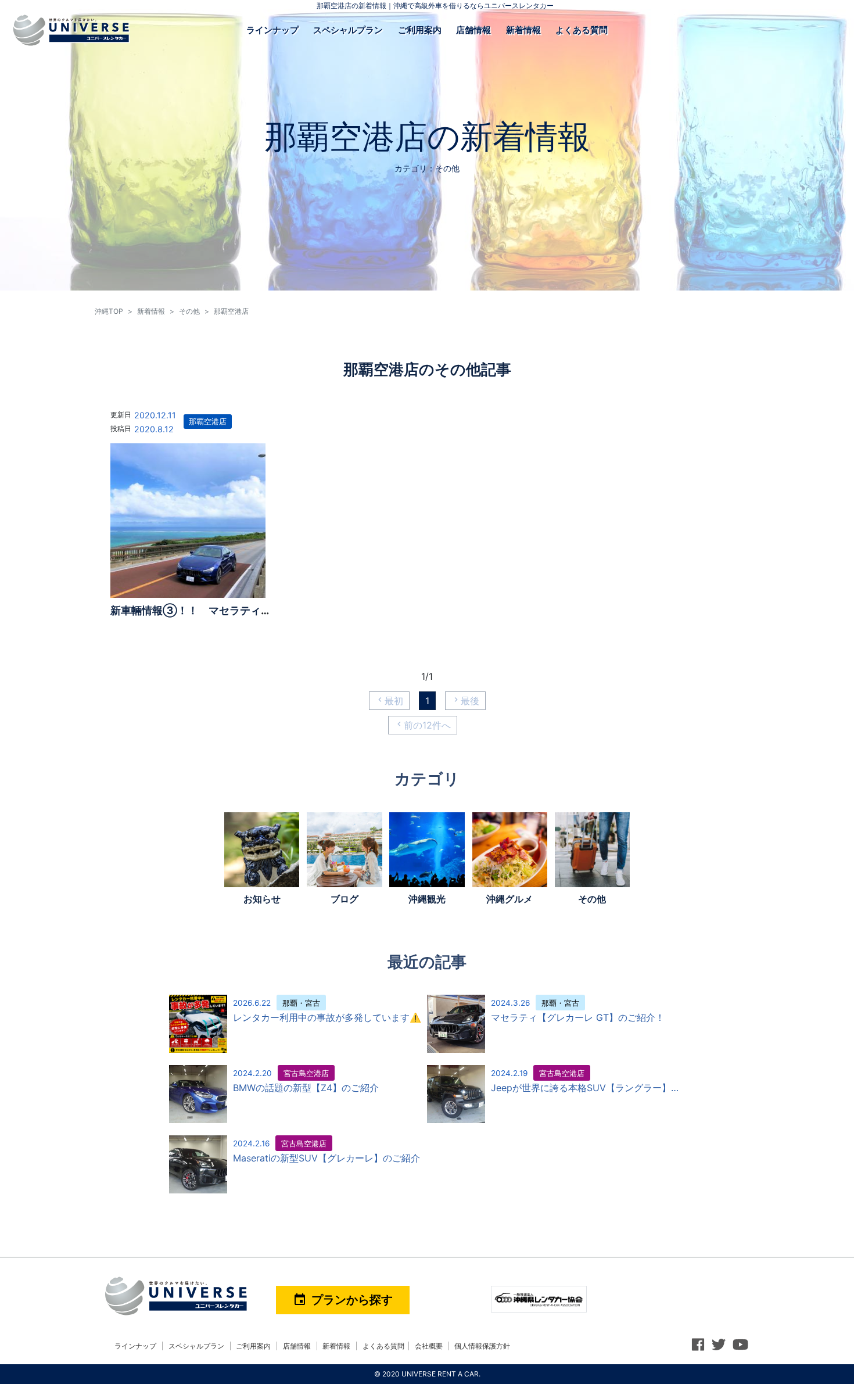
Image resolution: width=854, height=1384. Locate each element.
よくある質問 (581, 29)
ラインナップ (272, 29)
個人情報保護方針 (482, 1346)
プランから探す (343, 1300)
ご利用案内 (420, 29)
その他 (189, 311)
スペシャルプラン (348, 29)
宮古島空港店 (306, 1073)
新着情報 (523, 29)
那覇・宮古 (301, 1003)
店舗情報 (473, 29)
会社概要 (429, 1346)
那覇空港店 (208, 421)
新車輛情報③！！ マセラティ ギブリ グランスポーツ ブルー (269, 610)
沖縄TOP (109, 311)
